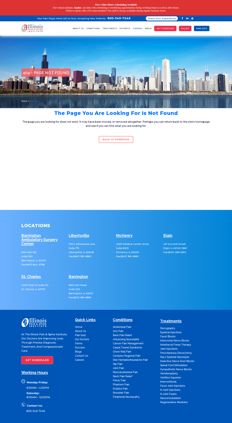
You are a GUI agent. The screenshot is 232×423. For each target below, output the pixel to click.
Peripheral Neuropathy (126, 393)
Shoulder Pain (121, 389)
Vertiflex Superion (170, 374)
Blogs (78, 348)
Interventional (168, 378)
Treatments (171, 318)
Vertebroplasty (169, 370)
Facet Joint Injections (172, 382)
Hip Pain (117, 360)
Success (80, 344)
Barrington (78, 274)
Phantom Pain (121, 381)
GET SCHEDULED (37, 357)
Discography (167, 325)
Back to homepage (116, 136)
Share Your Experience (162, 15)
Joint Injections (169, 345)
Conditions (123, 317)
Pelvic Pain (119, 377)
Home (24, 98)
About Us (80, 328)
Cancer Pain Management (128, 340)
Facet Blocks (167, 333)
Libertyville (79, 232)
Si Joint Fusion (168, 390)
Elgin (167, 232)
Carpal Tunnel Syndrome (127, 344)
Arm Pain (118, 328)
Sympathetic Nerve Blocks (176, 366)
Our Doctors (82, 336)
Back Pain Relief (122, 332)
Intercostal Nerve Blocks (174, 337)
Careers (79, 356)
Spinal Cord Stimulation (173, 362)
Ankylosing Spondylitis (126, 336)
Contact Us (81, 352)
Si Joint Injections (170, 386)
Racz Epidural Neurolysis (174, 354)
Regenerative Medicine (174, 399)
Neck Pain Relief (122, 373)
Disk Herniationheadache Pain (130, 356)
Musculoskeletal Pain (125, 369)
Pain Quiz (80, 332)
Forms (78, 340)
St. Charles (31, 274)
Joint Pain (118, 365)
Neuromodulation (170, 395)
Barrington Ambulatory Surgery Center (39, 236)
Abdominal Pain (122, 323)
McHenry (124, 232)
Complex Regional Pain (126, 352)
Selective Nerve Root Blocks (177, 358)
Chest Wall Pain (122, 348)
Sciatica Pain (120, 385)
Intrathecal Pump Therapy (175, 341)
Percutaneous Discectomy (176, 349)
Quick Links (85, 317)
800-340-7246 (35, 408)
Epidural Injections (171, 329)
